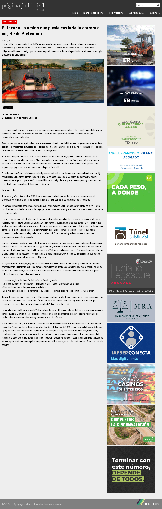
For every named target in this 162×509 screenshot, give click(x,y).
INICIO (75, 13)
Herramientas (116, 13)
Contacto (155, 13)
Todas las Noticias (93, 13)
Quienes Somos (136, 13)
